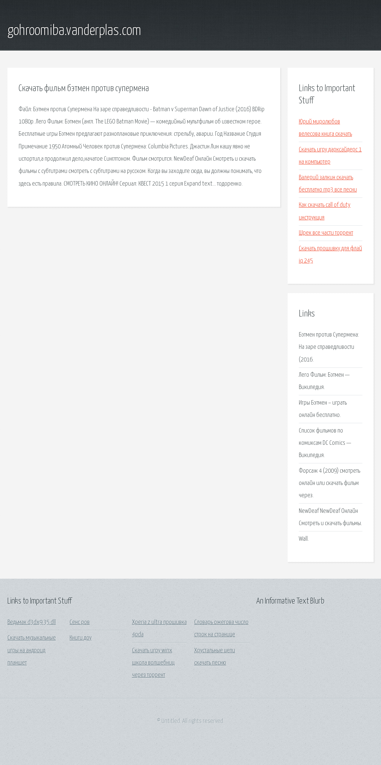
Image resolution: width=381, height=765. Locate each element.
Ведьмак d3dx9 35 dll (31, 622)
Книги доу (81, 638)
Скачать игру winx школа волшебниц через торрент (153, 663)
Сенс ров (80, 622)
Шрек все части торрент (326, 233)
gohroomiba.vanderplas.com (74, 31)
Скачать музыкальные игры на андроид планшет (31, 650)
